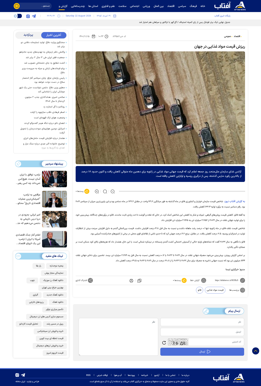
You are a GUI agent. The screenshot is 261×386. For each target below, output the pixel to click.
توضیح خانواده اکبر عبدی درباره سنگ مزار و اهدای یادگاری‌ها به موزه (44, 146)
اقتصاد (237, 36)
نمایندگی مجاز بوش (54, 273)
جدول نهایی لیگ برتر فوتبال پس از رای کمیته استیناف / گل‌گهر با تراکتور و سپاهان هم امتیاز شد (184, 22)
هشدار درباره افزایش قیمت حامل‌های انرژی (44, 138)
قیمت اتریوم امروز (54, 353)
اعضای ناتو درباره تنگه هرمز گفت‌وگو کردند (44, 123)
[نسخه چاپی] (131, 280)
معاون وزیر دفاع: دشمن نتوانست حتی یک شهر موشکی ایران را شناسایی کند (42, 90)
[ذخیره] (139, 280)
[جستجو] (17, 6)
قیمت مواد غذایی (215, 290)
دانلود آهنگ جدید (55, 295)
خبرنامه (144, 375)
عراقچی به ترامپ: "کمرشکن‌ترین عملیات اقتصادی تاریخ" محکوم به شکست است (28, 199)
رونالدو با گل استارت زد (54, 107)
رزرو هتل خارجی (36, 302)
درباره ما (185, 375)
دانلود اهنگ (57, 302)
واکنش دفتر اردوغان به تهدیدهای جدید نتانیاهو (42, 52)
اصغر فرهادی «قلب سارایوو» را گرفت (47, 112)
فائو (199, 290)
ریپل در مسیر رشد (55, 324)
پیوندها (131, 375)
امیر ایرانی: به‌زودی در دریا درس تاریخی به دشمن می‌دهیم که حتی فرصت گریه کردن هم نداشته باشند (28, 219)
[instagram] (28, 16)
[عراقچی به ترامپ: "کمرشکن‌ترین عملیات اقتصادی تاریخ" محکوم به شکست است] (53, 199)
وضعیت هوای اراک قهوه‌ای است (49, 118)
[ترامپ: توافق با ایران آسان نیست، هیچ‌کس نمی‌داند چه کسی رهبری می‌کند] (53, 179)
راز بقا (38, 266)
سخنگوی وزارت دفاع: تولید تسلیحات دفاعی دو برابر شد (43, 44)
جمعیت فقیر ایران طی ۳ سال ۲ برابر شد (45, 57)
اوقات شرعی (102, 375)
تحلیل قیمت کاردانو (28, 324)
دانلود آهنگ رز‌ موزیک (53, 280)
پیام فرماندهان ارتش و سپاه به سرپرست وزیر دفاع (43, 70)
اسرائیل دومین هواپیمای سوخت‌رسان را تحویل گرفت (42, 131)
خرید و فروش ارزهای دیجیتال (49, 346)
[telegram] (34, 16)
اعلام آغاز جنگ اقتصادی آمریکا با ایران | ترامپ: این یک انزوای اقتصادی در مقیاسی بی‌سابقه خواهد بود (28, 239)
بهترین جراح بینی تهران (52, 287)
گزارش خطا (194, 280)
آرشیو (156, 375)
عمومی (227, 36)
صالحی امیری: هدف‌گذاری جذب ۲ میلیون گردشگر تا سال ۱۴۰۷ (45, 99)
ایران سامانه (20, 381)
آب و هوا (118, 375)
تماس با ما (170, 375)
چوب (32, 280)
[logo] (231, 5)
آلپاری (35, 295)
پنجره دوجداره (56, 266)
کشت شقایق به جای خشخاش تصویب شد (44, 63)
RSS (88, 375)
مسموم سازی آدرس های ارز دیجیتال (46, 317)
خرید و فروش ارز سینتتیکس (50, 331)
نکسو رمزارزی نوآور (54, 309)
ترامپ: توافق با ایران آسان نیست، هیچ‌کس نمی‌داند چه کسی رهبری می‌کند (28, 179)
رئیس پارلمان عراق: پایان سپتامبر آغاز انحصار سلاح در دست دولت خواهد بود (43, 80)
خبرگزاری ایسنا (232, 269)
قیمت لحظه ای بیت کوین (51, 338)
